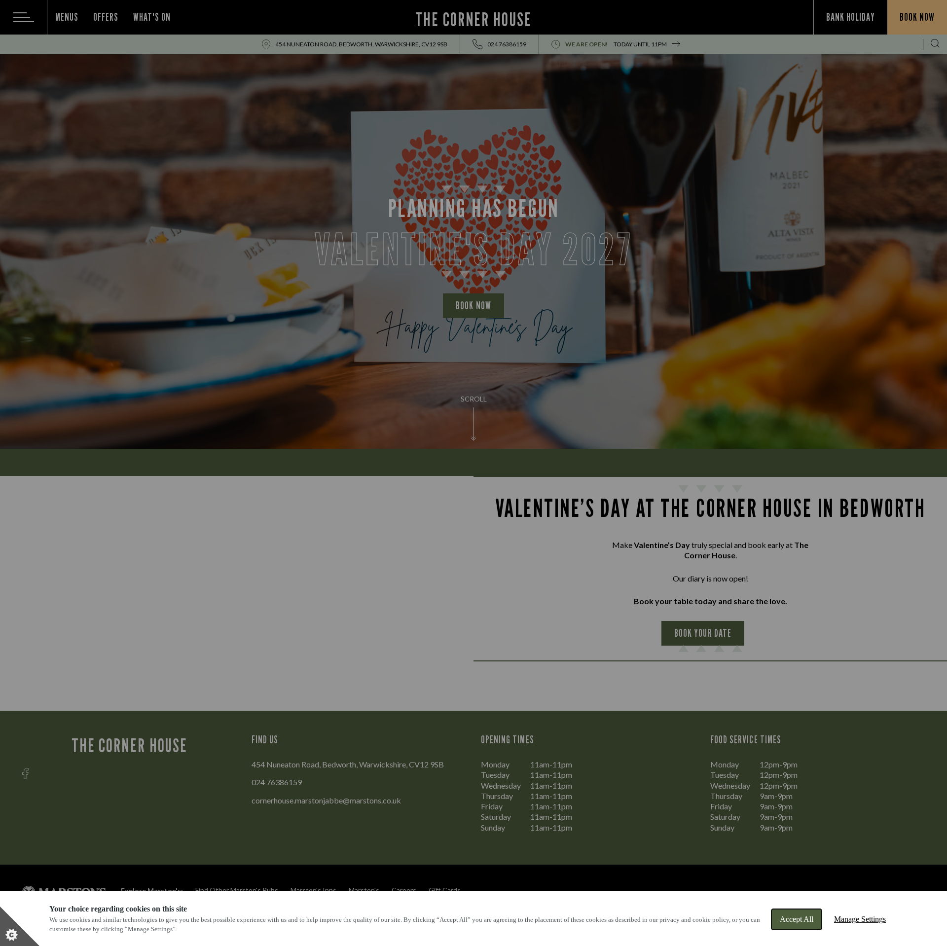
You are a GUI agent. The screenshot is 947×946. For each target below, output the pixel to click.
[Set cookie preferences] (19, 926)
